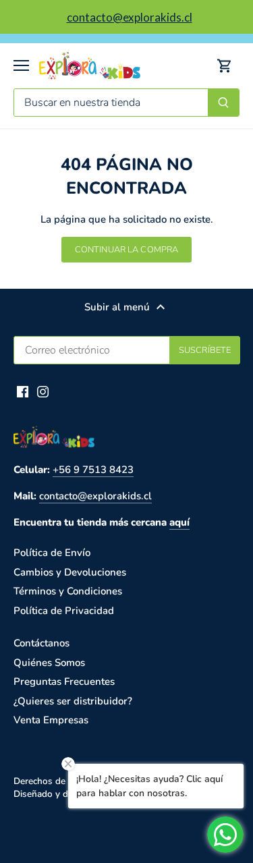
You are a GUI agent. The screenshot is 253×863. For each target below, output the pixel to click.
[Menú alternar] (21, 65)
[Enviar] (223, 102)
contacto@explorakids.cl (95, 496)
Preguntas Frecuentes (64, 681)
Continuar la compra (126, 250)
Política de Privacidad (63, 610)
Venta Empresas (50, 720)
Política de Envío (51, 552)
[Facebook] (22, 391)
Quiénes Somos (49, 662)
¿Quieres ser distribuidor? (72, 701)
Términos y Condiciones (67, 591)
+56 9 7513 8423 (93, 469)
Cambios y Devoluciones (69, 572)
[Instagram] (43, 391)
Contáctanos (41, 643)
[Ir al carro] (225, 65)
